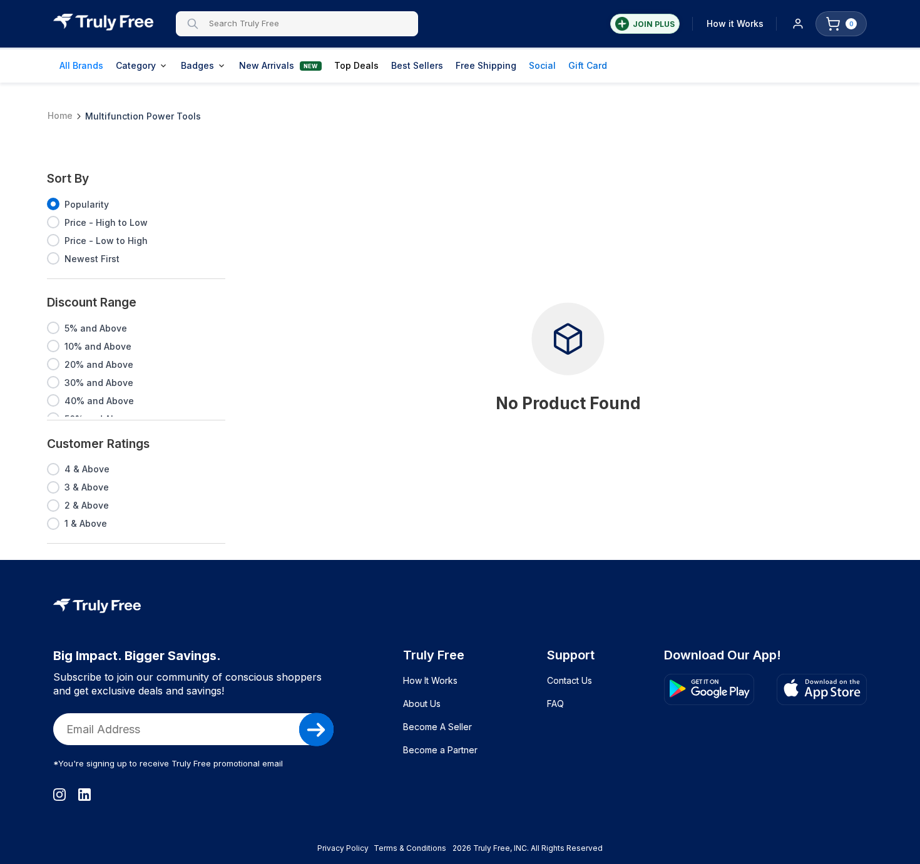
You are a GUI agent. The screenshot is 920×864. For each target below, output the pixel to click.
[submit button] (316, 729)
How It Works (430, 680)
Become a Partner (440, 750)
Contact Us (569, 680)
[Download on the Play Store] (709, 689)
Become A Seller (437, 726)
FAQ (555, 703)
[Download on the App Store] (822, 689)
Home (60, 115)
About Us (422, 703)
